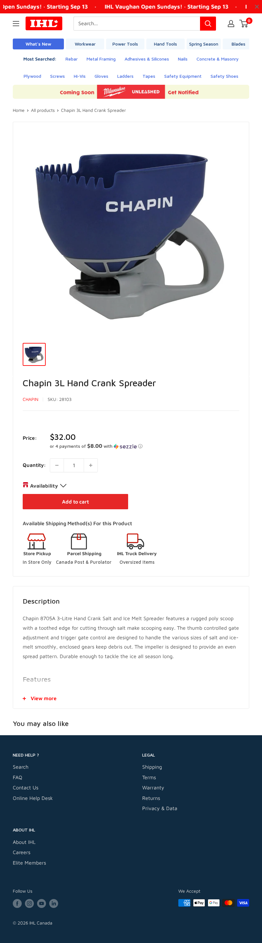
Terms (149, 777)
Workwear (85, 44)
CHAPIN (30, 399)
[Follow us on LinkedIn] (53, 903)
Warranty (153, 787)
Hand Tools (165, 44)
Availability (44, 486)
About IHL (24, 842)
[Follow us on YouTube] (41, 903)
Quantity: (34, 465)
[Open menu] (16, 23)
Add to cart (75, 501)
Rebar (72, 59)
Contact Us (25, 787)
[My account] (231, 23)
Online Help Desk (33, 798)
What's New (38, 44)
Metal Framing (101, 59)
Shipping (152, 767)
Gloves (101, 76)
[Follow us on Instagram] (29, 903)
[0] (244, 23)
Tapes (149, 76)
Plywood (32, 76)
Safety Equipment (183, 76)
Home (19, 110)
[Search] (208, 24)
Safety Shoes (224, 76)
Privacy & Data (159, 808)
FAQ (17, 777)
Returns (151, 798)
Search (20, 767)
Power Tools (125, 44)
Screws (57, 76)
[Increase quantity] (90, 465)
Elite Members (29, 863)
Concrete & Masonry (217, 59)
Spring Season (203, 44)
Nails (183, 59)
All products (43, 110)
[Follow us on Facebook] (17, 903)
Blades (238, 44)
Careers (21, 852)
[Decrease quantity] (57, 465)
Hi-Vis (80, 76)
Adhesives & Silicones (147, 59)
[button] (144, 446)
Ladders (125, 76)
